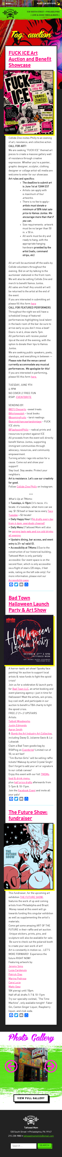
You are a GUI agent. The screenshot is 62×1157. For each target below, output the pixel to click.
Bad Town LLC (20, 689)
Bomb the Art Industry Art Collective (31, 733)
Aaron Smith (15, 729)
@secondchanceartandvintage (25, 421)
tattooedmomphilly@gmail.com (38, 1136)
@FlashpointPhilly (18, 429)
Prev (11, 1066)
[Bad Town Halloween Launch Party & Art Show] (31, 640)
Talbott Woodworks (19, 721)
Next (51, 1066)
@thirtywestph (16, 413)
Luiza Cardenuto (18, 970)
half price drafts (23, 782)
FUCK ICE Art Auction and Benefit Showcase (30, 59)
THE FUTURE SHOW (31, 897)
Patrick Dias (15, 974)
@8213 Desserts (17, 409)
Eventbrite (28, 750)
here (33, 303)
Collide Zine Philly (27, 486)
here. (34, 377)
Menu (8, 4)
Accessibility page (19, 580)
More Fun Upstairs (46, 4)
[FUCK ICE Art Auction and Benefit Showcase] (31, 102)
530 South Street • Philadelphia (43, 12)
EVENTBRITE (23, 397)
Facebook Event (26, 790)
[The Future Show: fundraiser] (31, 856)
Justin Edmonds (18, 725)
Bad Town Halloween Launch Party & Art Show (29, 604)
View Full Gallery (31, 1098)
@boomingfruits (17, 417)
